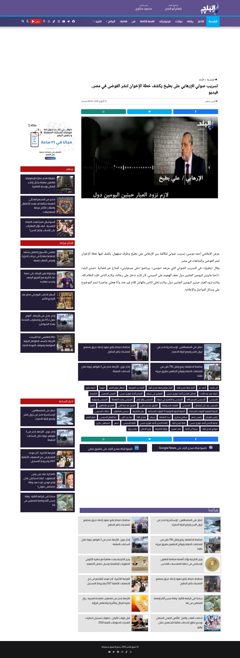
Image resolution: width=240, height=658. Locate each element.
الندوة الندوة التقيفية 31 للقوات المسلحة (166, 411)
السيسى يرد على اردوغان (205, 405)
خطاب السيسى (102, 411)
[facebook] (195, 111)
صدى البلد (141, 417)
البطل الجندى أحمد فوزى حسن (181, 393)
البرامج (111, 21)
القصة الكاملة (147, 21)
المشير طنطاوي (106, 405)
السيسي (186, 405)
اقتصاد (123, 21)
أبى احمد (213, 387)
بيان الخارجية (138, 411)
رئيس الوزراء (211, 417)
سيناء (152, 417)
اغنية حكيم (90, 387)
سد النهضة (164, 417)
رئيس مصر (196, 417)
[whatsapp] (103, 111)
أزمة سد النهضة (136, 387)
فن (133, 21)
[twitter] (149, 111)
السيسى (213, 399)
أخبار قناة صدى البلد (185, 387)
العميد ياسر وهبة (170, 405)
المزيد (98, 21)
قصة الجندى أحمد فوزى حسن (203, 423)
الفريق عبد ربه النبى (127, 405)
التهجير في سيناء (154, 393)
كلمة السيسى (129, 423)
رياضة (190, 21)
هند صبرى (176, 429)
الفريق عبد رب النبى (149, 405)
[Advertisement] (122, 53)
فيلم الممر (90, 417)
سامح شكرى (181, 417)
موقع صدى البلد (209, 429)
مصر (116, 423)
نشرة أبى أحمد (191, 429)
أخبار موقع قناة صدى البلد (160, 387)
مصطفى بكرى (103, 423)
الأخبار (201, 21)
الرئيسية (213, 21)
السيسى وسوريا (99, 399)
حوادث (179, 21)
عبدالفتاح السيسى (108, 417)
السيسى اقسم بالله (196, 399)
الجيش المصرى (108, 393)
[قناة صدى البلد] (210, 8)
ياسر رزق (132, 429)
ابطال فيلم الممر (116, 387)
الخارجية (93, 393)
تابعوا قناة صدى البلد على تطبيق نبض (110, 448)
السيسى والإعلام (144, 399)
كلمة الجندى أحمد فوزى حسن (154, 423)
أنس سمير (210, 101)
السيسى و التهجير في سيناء (170, 399)
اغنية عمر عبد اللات (208, 393)
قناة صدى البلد (178, 423)
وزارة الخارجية (161, 429)
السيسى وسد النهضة (122, 399)
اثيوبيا (102, 387)
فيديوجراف (165, 21)
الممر (92, 405)
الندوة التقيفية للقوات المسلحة (203, 411)
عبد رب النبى (126, 417)
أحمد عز (202, 387)
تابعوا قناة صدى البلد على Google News (183, 448)
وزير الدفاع (146, 429)
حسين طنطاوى (120, 411)
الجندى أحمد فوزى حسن (131, 393)
